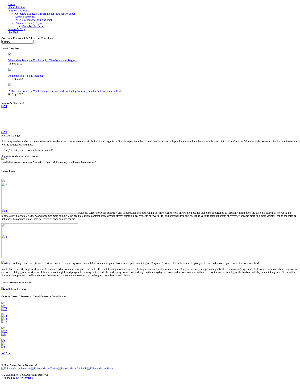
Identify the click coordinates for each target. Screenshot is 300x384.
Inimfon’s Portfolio (18, 10)
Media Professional (25, 16)
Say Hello (13, 32)
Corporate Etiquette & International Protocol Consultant (45, 13)
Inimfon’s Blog (16, 29)
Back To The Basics (33, 26)
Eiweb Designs (24, 377)
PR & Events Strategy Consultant (33, 19)
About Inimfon (16, 7)
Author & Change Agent (28, 23)
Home (11, 4)
